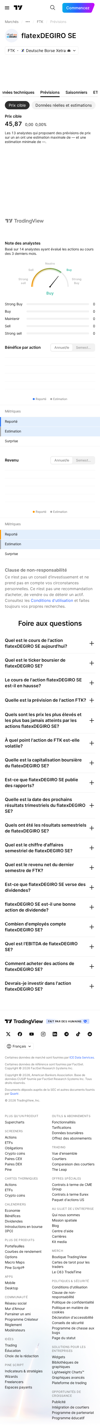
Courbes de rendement (23, 1251)
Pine (8, 1169)
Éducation (13, 1350)
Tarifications (61, 1127)
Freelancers (14, 1382)
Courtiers (59, 1159)
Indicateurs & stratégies (23, 1371)
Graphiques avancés (68, 1377)
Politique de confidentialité (73, 1302)
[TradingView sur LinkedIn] (54, 1034)
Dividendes (14, 1221)
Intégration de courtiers (70, 1407)
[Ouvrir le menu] (7, 8)
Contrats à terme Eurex (70, 1194)
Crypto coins (15, 1153)
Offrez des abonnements (72, 1138)
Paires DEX (13, 1164)
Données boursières (67, 1133)
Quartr (14, 1093)
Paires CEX (13, 1159)
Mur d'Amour (15, 1308)
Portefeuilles (14, 1246)
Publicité (59, 1402)
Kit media (59, 1242)
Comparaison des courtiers (73, 1164)
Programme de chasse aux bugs (73, 1330)
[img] (69, 50)
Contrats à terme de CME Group (72, 1186)
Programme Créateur (21, 1319)
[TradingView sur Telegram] (66, 1034)
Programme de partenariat (73, 1412)
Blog (55, 1225)
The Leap (59, 1169)
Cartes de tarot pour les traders (71, 1264)
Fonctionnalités (63, 1122)
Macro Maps (15, 1262)
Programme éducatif (68, 1418)
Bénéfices (12, 1216)
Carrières (59, 1236)
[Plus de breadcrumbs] (27, 22)
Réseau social (15, 1303)
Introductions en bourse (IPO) (23, 1228)
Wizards (11, 1376)
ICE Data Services (81, 1057)
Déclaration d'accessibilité (72, 1317)
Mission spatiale (64, 1220)
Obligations (14, 1148)
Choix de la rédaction (22, 1356)
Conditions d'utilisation (52, 600)
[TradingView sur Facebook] (20, 1034)
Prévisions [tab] (50, 92)
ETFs (9, 1142)
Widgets (58, 1357)
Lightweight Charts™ (68, 1372)
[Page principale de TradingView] (18, 7)
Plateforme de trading (69, 1383)
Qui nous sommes (66, 1215)
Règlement (13, 1325)
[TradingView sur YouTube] (31, 1034)
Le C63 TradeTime (66, 1272)
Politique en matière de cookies (70, 1309)
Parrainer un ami (18, 1314)
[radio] (61, 347)
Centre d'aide (62, 1231)
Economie (12, 1210)
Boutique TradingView (69, 1257)
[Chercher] (53, 8)
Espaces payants (18, 1387)
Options (11, 1257)
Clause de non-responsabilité (64, 1294)
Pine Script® (14, 1267)
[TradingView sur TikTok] (78, 1034)
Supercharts (14, 1122)
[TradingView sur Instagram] (43, 1034)
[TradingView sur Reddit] (89, 1034)
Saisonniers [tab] (76, 92)
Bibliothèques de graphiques (65, 1364)
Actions (11, 1137)
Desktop (11, 1288)
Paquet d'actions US (68, 1200)
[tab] (17, 105)
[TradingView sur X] (8, 1034)
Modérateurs (15, 1330)
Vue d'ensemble (64, 1153)
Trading (11, 1345)
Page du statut (63, 1338)
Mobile (10, 1283)
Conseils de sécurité (68, 1323)
